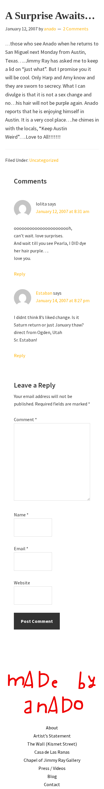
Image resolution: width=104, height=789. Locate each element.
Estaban (44, 293)
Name (21, 515)
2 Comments (75, 29)
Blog (52, 776)
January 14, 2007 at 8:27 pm (63, 300)
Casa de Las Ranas (52, 752)
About (52, 728)
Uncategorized (43, 160)
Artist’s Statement (52, 736)
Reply (19, 274)
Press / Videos (52, 768)
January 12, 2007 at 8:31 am (62, 211)
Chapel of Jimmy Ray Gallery (52, 760)
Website (22, 583)
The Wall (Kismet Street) (52, 744)
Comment (25, 419)
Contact (52, 784)
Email (21, 548)
